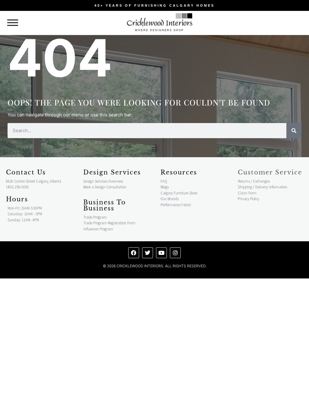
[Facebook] (133, 252)
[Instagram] (175, 252)
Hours (17, 199)
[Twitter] (147, 252)
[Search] (293, 130)
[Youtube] (161, 252)
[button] (155, 149)
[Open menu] (12, 23)
